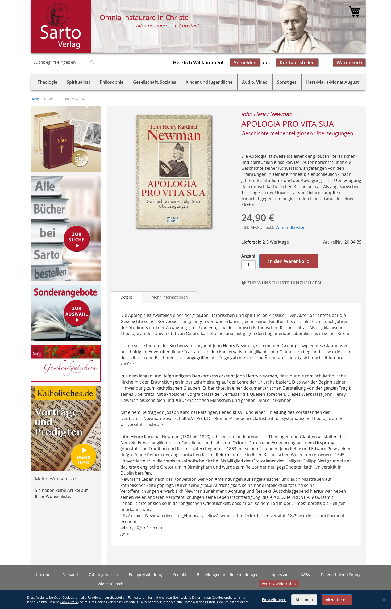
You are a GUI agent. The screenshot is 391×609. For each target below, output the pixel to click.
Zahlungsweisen (103, 574)
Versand (70, 574)
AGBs (305, 574)
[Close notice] (384, 600)
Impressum (279, 574)
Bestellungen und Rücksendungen (228, 574)
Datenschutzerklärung (340, 574)
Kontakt (179, 574)
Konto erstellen (297, 62)
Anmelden (244, 62)
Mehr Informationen (170, 297)
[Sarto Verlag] (61, 26)
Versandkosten (290, 227)
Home (35, 99)
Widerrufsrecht (111, 583)
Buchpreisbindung (145, 574)
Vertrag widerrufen (279, 583)
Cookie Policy (69, 602)
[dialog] (195, 599)
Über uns (44, 574)
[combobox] (64, 62)
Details (126, 297)
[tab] (126, 297)
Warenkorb (349, 62)
